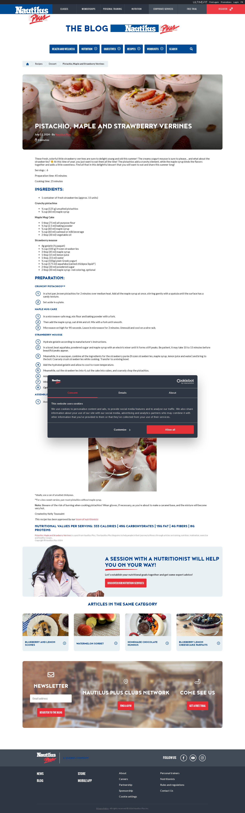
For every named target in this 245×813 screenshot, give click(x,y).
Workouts (153, 49)
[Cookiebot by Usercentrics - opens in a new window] (179, 381)
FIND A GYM (126, 706)
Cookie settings (128, 796)
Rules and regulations (172, 784)
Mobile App (85, 780)
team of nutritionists (87, 519)
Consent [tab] (73, 392)
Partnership (125, 784)
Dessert (52, 63)
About (122, 773)
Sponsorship (126, 790)
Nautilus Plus (62, 134)
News (40, 773)
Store (82, 773)
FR (242, 2)
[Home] (27, 63)
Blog (40, 780)
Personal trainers (170, 773)
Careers (123, 778)
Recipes (131, 49)
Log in (236, 2)
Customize (120, 429)
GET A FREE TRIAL (197, 706)
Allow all (170, 429)
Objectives (110, 49)
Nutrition (87, 49)
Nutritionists (167, 778)
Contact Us (166, 790)
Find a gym (214, 2)
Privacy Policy (102, 808)
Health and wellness (63, 49)
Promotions (226, 2)
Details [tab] (122, 392)
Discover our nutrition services (126, 583)
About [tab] (172, 392)
